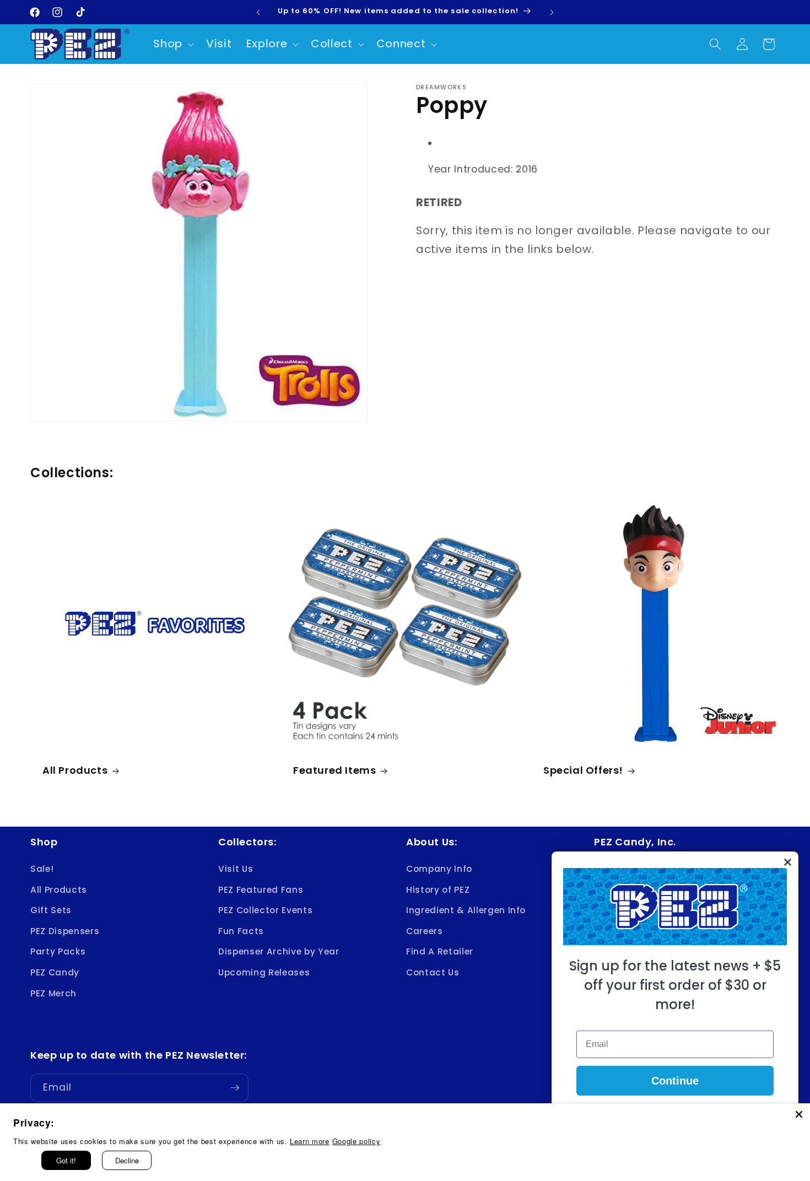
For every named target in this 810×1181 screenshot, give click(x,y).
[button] (172, 44)
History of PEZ (437, 890)
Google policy (356, 1141)
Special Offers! (583, 770)
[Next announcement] (552, 12)
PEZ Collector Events (265, 910)
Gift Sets (51, 910)
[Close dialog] (788, 862)
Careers (424, 931)
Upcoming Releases (264, 972)
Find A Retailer (439, 952)
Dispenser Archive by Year (278, 952)
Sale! (41, 869)
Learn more (310, 1141)
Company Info (439, 869)
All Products (74, 770)
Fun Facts (241, 931)
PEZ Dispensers (64, 931)
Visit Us (235, 869)
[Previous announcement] (258, 12)
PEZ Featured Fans (260, 890)
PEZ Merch (53, 993)
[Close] (798, 1114)
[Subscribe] (235, 1088)
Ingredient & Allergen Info (466, 910)
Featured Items (334, 770)
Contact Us (433, 972)
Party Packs (57, 952)
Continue (675, 1081)
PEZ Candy (54, 972)
